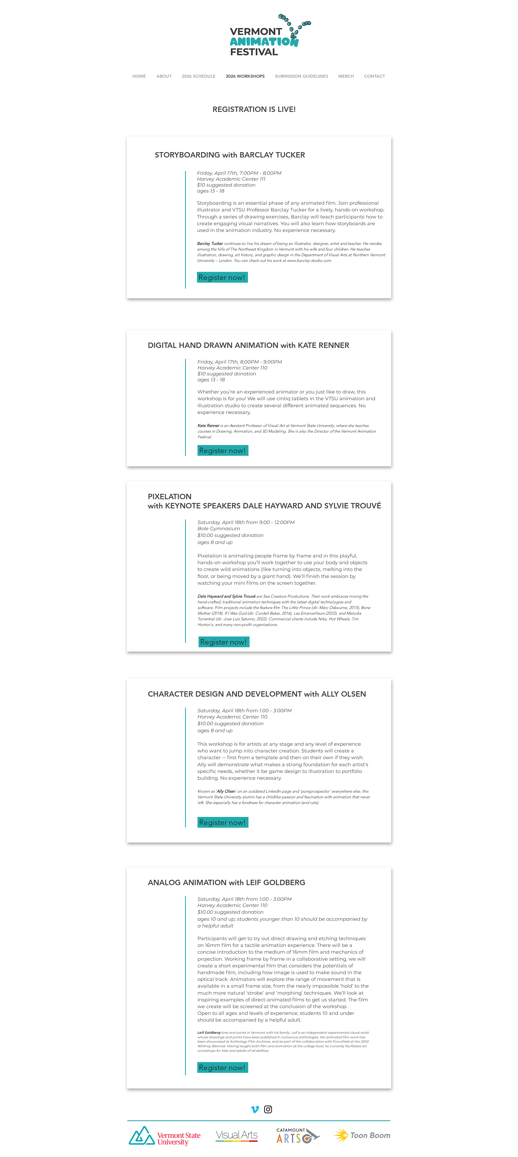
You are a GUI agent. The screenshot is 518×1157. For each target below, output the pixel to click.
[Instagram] (268, 1109)
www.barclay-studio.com (309, 260)
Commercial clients (285, 618)
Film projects (226, 607)
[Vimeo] (255, 1109)
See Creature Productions (286, 596)
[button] (164, 76)
